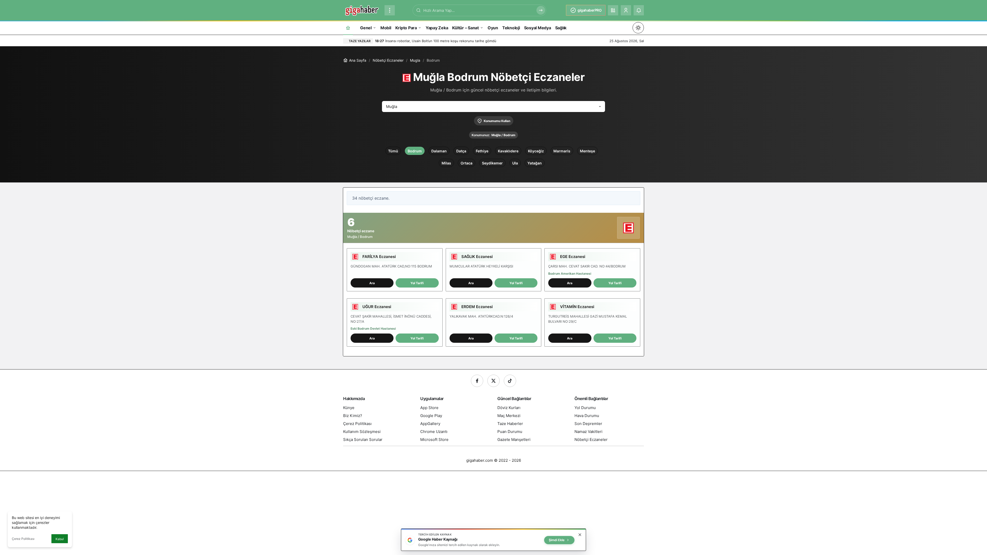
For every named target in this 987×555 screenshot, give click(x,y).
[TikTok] (510, 381)
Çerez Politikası (23, 539)
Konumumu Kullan (497, 121)
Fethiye (482, 151)
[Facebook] (477, 381)
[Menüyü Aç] (390, 10)
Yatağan (534, 163)
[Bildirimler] (639, 10)
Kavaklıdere (508, 151)
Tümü (393, 151)
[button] (613, 10)
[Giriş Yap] (626, 10)
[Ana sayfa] (348, 27)
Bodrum (415, 151)
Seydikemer (492, 163)
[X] (493, 381)
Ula (515, 163)
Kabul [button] (60, 539)
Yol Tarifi (417, 283)
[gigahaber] (361, 9)
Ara (372, 283)
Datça (461, 151)
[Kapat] (580, 534)
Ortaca (466, 163)
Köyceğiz (536, 151)
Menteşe (587, 151)
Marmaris (561, 151)
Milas (446, 163)
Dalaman (439, 151)
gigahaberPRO (589, 10)
